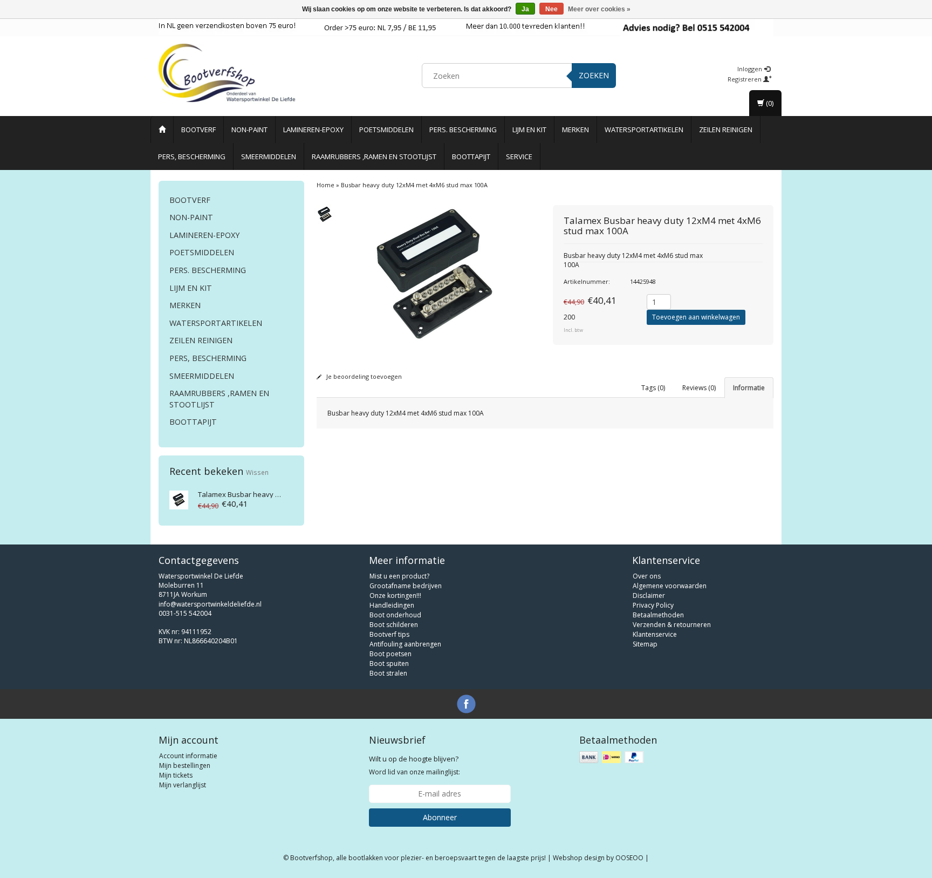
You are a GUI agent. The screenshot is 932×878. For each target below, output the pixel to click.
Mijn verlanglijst (182, 784)
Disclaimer (649, 595)
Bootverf (198, 129)
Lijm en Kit (529, 129)
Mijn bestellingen (184, 765)
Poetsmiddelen (386, 129)
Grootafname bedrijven (405, 585)
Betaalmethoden (658, 615)
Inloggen (750, 69)
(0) (768, 103)
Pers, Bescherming (191, 156)
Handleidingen (391, 605)
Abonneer (440, 817)
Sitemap (645, 644)
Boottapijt (471, 156)
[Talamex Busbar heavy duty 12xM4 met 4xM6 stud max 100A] (178, 498)
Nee (551, 9)
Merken (575, 129)
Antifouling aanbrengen (405, 644)
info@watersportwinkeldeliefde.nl (210, 604)
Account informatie (188, 755)
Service (519, 156)
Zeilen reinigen (725, 129)
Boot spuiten (389, 663)
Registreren (745, 79)
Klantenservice (655, 634)
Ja (525, 9)
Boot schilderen (393, 624)
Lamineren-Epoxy (313, 129)
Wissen (257, 472)
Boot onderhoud (395, 615)
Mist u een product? (399, 576)
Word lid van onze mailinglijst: (414, 765)
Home (325, 185)
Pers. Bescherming (463, 129)
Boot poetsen (390, 653)
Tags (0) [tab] (653, 387)
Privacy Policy (653, 605)
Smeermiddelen (268, 156)
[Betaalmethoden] (612, 757)
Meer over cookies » (599, 9)
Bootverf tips (389, 634)
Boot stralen (388, 673)
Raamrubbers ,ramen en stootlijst (374, 156)
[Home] (162, 129)
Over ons (647, 576)
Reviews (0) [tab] (699, 387)
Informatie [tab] (749, 387)
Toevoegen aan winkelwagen (696, 317)
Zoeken (594, 75)
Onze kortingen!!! (395, 595)
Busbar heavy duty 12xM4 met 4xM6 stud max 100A (414, 185)
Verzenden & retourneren (672, 624)
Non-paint (249, 129)
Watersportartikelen (644, 129)
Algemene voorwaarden (670, 585)
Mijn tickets (176, 775)
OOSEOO (629, 857)
